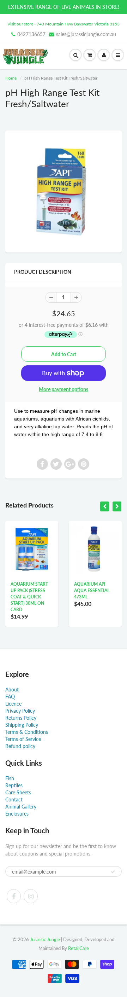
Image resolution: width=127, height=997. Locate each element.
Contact (14, 799)
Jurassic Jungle (45, 939)
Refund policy (20, 746)
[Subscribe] (112, 871)
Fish (9, 778)
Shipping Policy (21, 725)
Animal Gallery (20, 807)
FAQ (10, 697)
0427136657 (31, 34)
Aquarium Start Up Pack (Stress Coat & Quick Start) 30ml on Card (29, 596)
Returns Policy (20, 718)
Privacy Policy (20, 711)
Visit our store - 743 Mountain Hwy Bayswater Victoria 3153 (63, 24)
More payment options (63, 389)
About (12, 689)
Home (11, 78)
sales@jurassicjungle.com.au (86, 34)
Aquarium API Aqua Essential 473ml (91, 590)
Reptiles (14, 785)
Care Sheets (18, 792)
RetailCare (78, 948)
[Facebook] (14, 896)
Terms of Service (23, 739)
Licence (13, 704)
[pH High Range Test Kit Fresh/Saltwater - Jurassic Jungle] (63, 191)
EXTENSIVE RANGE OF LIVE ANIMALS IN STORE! (63, 7)
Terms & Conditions (26, 732)
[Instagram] (31, 896)
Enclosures (17, 814)
